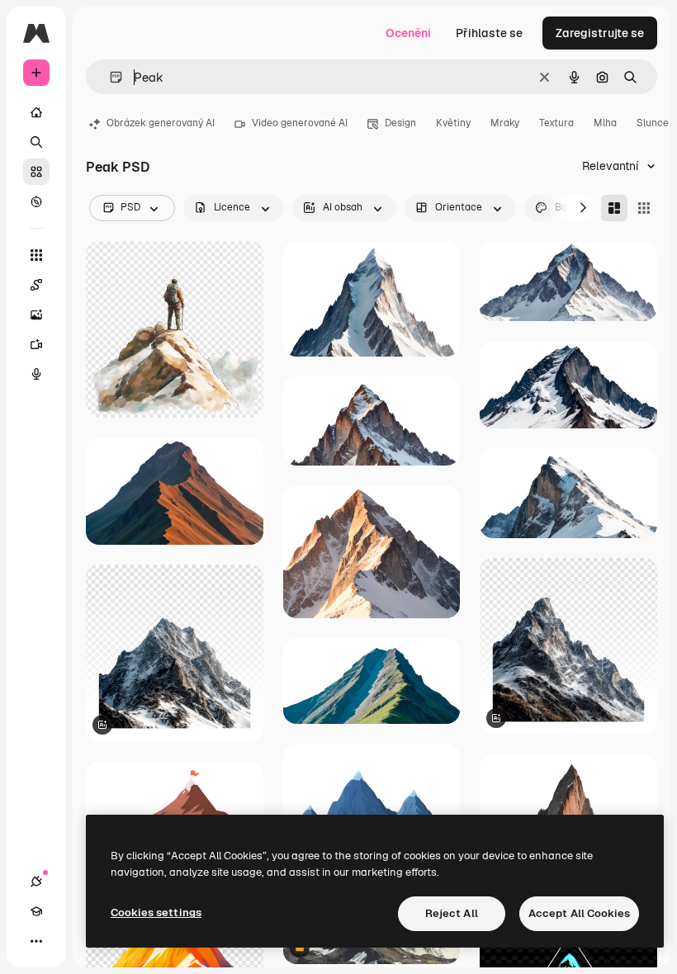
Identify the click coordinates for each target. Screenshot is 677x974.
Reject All (451, 913)
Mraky (504, 123)
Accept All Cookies (579, 913)
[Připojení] (36, 881)
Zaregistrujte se (600, 33)
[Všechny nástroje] (36, 255)
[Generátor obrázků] (36, 314)
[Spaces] (36, 285)
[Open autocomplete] (109, 77)
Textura (556, 123)
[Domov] (36, 112)
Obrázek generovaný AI (161, 123)
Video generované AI (300, 123)
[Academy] (36, 911)
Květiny (453, 123)
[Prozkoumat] (36, 201)
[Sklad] (36, 171)
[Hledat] (36, 142)
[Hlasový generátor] (36, 374)
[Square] (644, 208)
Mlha (605, 123)
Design (400, 123)
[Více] (36, 941)
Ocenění (408, 33)
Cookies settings (156, 912)
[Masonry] (614, 208)
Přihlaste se (489, 33)
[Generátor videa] (36, 344)
